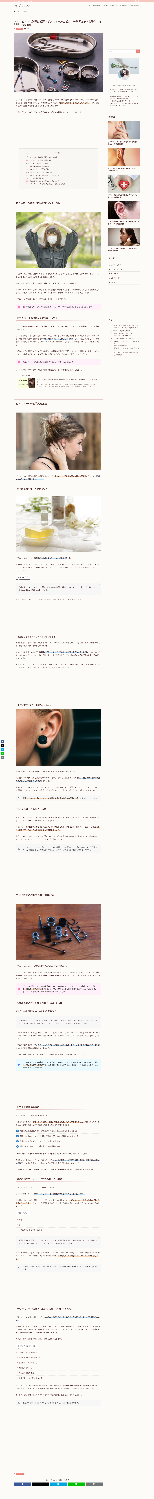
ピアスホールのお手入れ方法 (37, 163)
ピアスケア (19, 28)
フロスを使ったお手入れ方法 (39, 169)
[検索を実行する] (138, 51)
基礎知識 (113, 282)
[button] (22, 1484)
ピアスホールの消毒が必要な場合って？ (43, 160)
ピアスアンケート (116, 269)
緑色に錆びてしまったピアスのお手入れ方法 (44, 181)
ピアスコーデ (115, 278)
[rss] (135, 1)
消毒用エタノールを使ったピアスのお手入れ (44, 175)
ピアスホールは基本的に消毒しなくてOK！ (42, 157)
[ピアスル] (22, 5)
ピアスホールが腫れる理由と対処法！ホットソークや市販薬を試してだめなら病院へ (67, 381)
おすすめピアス (116, 265)
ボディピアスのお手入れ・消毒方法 (39, 173)
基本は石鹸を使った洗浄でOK (39, 166)
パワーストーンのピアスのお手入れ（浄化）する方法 (47, 184)
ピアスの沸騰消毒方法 (37, 178)
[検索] (138, 1)
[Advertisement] (58, 131)
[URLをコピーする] (94, 1484)
